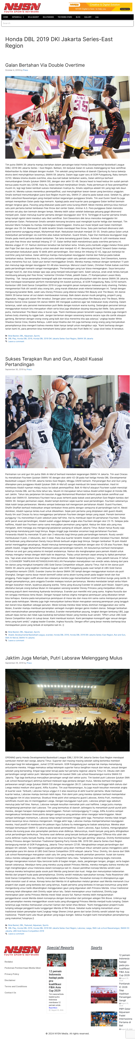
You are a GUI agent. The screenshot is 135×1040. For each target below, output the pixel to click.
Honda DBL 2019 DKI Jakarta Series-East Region (54, 338)
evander (49, 635)
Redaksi (9, 961)
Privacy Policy (12, 974)
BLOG (78, 17)
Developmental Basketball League (30, 635)
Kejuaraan (28, 336)
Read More (53, 1008)
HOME (5, 17)
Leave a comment (16, 341)
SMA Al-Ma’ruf (11, 638)
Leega (88, 928)
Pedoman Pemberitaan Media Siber (23, 968)
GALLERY (87, 17)
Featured (28, 925)
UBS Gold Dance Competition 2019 (28, 931)
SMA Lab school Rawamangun (106, 928)
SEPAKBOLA (16, 17)
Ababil (11, 635)
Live (96, 17)
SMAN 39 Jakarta (85, 338)
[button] (18, 17)
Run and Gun (119, 635)
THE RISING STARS (65, 17)
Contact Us (10, 992)
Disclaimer (10, 980)
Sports (37, 336)
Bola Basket (13, 336)
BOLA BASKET (33, 17)
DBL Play (12, 338)
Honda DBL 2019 (24, 338)
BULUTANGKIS (48, 17)
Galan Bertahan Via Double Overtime (45, 65)
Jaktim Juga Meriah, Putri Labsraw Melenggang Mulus (63, 658)
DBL (21, 336)
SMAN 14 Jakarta (27, 638)
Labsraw (81, 928)
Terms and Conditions (16, 986)
